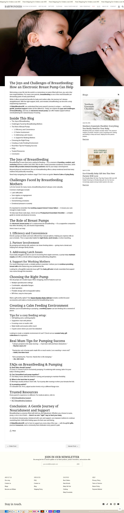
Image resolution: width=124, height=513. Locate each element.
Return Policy (96, 486)
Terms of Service (97, 483)
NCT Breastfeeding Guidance (22, 400)
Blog (35, 486)
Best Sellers (66, 480)
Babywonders (95, 511)
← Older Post (11, 446)
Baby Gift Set (67, 486)
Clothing (65, 489)
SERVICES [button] (37, 477)
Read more (86, 139)
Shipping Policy (38, 489)
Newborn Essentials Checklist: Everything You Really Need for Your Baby (101, 127)
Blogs (6, 486)
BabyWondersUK (18, 423)
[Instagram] (114, 504)
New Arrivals (66, 483)
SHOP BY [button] (66, 477)
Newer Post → (73, 446)
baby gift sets (48, 269)
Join (78, 464)
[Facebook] (103, 504)
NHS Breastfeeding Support (21, 398)
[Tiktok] (107, 504)
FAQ (35, 480)
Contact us (8, 483)
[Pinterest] (111, 504)
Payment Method (97, 489)
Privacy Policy (96, 480)
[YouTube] (118, 504)
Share (14, 431)
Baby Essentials (67, 492)
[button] (51, 6)
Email (44, 466)
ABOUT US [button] (8, 477)
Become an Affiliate (10, 489)
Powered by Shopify (112, 511)
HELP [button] (93, 477)
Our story (7, 480)
